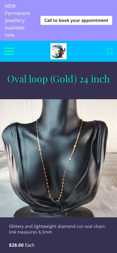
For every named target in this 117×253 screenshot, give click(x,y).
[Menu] (9, 51)
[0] (109, 51)
